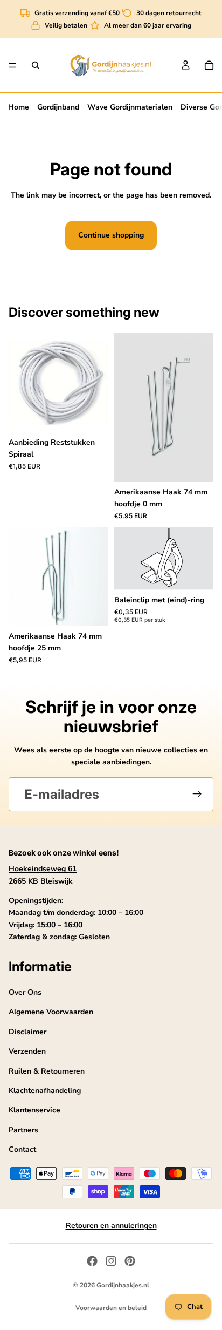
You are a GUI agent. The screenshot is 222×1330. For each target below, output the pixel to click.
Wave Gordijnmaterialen (129, 107)
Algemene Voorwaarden (51, 1012)
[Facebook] (92, 1260)
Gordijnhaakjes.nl (122, 1285)
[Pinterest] (129, 1260)
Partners (23, 1129)
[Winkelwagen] (209, 65)
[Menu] (12, 65)
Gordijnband (58, 107)
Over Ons (25, 992)
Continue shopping (111, 235)
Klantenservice (34, 1110)
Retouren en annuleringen (111, 1225)
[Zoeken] (35, 65)
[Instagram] (111, 1260)
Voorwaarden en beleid (111, 1308)
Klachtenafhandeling (45, 1090)
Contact (22, 1149)
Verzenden (27, 1051)
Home (18, 107)
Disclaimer (27, 1031)
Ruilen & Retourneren (47, 1071)
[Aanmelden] (197, 794)
